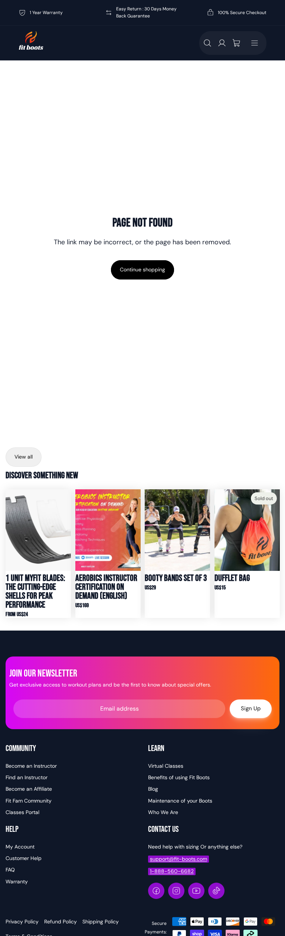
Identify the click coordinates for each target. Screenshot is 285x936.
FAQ (10, 869)
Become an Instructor (31, 766)
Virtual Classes (165, 766)
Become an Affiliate (29, 788)
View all (23, 456)
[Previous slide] (11, 530)
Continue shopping (142, 269)
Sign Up (251, 708)
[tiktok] (216, 891)
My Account (20, 846)
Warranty (17, 881)
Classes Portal (22, 812)
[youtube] (196, 891)
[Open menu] (254, 43)
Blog (153, 788)
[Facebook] (156, 891)
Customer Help (24, 858)
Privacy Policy (22, 921)
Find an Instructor (27, 777)
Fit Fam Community (29, 800)
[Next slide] (65, 530)
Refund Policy (60, 921)
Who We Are (163, 812)
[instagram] (176, 891)
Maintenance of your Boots (180, 800)
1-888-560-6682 (172, 871)
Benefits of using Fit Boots (179, 777)
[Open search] (207, 43)
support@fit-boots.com (178, 859)
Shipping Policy (100, 921)
